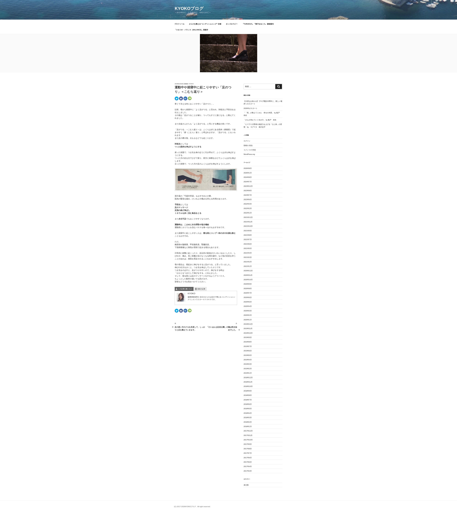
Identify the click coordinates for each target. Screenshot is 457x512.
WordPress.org (249, 154)
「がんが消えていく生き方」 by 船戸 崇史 (260, 120)
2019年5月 (248, 355)
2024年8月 (248, 177)
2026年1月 (248, 173)
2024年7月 (248, 182)
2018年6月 (248, 404)
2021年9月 (248, 231)
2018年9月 (248, 391)
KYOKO (191, 84)
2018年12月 (248, 377)
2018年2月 (248, 422)
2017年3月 (248, 471)
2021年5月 (248, 248)
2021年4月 (248, 253)
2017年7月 (248, 453)
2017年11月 (248, 435)
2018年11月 (248, 382)
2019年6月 (248, 351)
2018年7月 (248, 400)
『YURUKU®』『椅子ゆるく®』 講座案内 (258, 24)
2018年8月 (248, 395)
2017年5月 (248, 462)
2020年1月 (248, 320)
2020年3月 (248, 311)
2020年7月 (248, 293)
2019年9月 (248, 337)
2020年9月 (248, 284)
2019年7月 (248, 346)
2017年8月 (248, 449)
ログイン (247, 141)
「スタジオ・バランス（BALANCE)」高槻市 (191, 30)
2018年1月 (248, 426)
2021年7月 (248, 239)
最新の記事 (201, 289)
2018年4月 (248, 413)
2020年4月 (248, 306)
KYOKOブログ (189, 8)
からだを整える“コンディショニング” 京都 (205, 24)
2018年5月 (248, 409)
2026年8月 (248, 168)
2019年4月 (248, 360)
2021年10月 (248, 226)
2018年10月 (248, 386)
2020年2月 (248, 315)
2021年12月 (248, 217)
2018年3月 (248, 417)
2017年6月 (248, 458)
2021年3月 (248, 257)
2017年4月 (248, 466)
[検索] (278, 86)
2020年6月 (248, 297)
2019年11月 (248, 328)
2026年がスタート (250, 108)
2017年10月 (248, 440)
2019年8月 (248, 342)
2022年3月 (248, 204)
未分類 (246, 485)
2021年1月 (248, 266)
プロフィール (179, 24)
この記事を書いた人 (185, 289)
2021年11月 (248, 222)
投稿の (248, 145)
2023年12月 (248, 186)
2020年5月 (248, 302)
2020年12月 (248, 271)
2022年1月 (248, 213)
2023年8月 (248, 190)
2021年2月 (248, 262)
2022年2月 (248, 208)
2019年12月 (248, 324)
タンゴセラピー (232, 24)
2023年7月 (248, 195)
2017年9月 (248, 444)
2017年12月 (248, 431)
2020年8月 (248, 288)
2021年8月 (248, 235)
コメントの (250, 150)
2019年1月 (248, 373)
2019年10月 (248, 333)
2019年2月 (248, 369)
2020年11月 (248, 275)
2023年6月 (248, 199)
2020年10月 (248, 280)
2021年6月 (248, 244)
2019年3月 (248, 364)
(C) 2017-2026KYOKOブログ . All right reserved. (192, 506)
